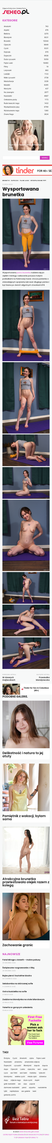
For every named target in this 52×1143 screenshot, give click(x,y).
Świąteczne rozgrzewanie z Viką (18, 967)
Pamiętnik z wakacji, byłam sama (24, 817)
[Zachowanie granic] (26, 916)
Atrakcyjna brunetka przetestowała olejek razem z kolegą (25, 882)
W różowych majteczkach (8, 678)
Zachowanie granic (17, 945)
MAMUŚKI (23, 1134)
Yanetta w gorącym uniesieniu (17, 1007)
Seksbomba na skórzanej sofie (17, 983)
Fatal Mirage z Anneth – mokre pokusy (21, 959)
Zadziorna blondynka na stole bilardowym (23, 999)
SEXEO (21, 1132)
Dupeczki (15, 180)
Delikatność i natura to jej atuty (22, 754)
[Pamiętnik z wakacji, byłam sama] (26, 787)
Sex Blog (28, 1132)
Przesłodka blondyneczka (43, 678)
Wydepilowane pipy (38, 180)
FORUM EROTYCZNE (35, 1134)
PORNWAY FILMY (23, 1137)
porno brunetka (24, 272)
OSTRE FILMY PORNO (10, 1134)
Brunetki (6, 180)
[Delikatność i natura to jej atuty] (26, 724)
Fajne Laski (24, 180)
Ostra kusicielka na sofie (14, 991)
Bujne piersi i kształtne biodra (17, 975)
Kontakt (36, 1132)
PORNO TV (34, 1137)
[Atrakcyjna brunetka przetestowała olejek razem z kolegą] (26, 850)
